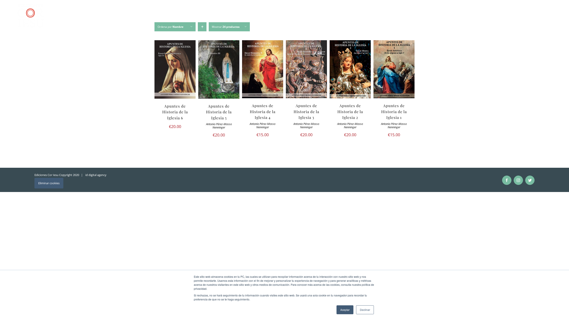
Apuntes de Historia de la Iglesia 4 (262, 111)
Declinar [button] (365, 310)
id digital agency (95, 175)
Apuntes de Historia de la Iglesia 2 (350, 111)
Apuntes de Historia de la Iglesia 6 (175, 112)
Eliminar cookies (49, 183)
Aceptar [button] (345, 310)
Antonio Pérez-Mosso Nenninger (219, 125)
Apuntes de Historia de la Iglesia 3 (306, 111)
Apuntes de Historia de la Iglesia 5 (219, 112)
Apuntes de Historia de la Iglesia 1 (394, 111)
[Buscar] (548, 16)
